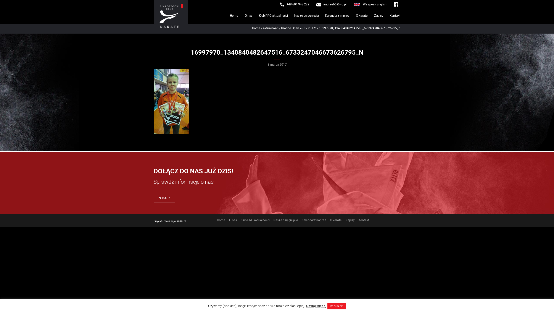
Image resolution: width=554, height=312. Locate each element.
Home (234, 15)
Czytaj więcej (316, 306)
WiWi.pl (181, 221)
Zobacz (164, 198)
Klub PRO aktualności (273, 15)
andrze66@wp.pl (334, 4)
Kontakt (395, 15)
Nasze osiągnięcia (306, 15)
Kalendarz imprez (337, 15)
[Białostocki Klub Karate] (171, 16)
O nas (249, 15)
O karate (362, 15)
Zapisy (378, 15)
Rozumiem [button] (336, 306)
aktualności (271, 28)
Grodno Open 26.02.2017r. (298, 28)
